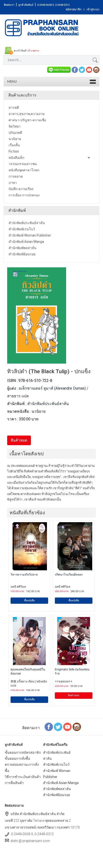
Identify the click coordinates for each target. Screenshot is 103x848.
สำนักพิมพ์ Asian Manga (61, 783)
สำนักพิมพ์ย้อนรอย (56, 795)
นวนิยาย (39, 411)
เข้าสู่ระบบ (92, 9)
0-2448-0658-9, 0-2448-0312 (53, 4)
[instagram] (96, 69)
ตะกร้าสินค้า (26, 50)
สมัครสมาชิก (73, 9)
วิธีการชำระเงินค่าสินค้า (23, 777)
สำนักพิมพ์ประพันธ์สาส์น (48, 403)
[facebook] (75, 69)
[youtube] (89, 69)
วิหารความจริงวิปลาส (24, 574)
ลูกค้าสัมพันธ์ (25, 4)
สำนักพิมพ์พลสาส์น (57, 789)
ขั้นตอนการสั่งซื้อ (17, 758)
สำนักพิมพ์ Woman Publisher (56, 774)
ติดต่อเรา (9, 4)
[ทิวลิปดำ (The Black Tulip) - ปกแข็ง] (36, 360)
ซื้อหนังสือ (29, 600)
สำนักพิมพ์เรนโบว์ (56, 764)
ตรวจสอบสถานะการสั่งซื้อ (22, 767)
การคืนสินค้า (14, 783)
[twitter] (82, 69)
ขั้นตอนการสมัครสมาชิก (23, 752)
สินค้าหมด (73, 695)
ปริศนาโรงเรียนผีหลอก (69, 574)
